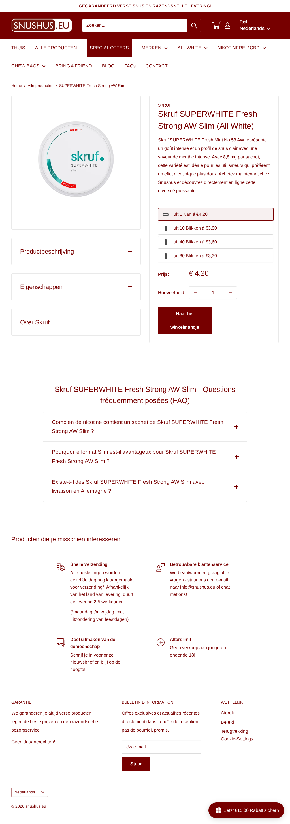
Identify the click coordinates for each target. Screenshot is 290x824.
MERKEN (151, 47)
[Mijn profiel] (227, 25)
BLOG (108, 65)
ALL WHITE (189, 47)
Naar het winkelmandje (184, 320)
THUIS (18, 47)
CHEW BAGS (25, 65)
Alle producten (41, 85)
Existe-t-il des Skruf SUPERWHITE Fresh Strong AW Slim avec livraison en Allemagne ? (128, 486)
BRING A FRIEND (74, 65)
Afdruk (227, 712)
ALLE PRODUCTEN (56, 47)
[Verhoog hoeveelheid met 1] (231, 293)
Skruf (164, 105)
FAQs (130, 65)
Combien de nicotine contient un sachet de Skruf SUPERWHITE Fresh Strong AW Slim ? (137, 426)
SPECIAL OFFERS (109, 47)
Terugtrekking (234, 731)
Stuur (136, 763)
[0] (215, 25)
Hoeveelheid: (171, 292)
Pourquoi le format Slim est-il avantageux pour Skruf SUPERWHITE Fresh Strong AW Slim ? (134, 456)
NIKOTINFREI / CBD (239, 47)
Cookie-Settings (237, 738)
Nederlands (24, 792)
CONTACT (157, 65)
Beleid (227, 722)
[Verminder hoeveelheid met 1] (195, 293)
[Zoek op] (194, 25)
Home (16, 85)
